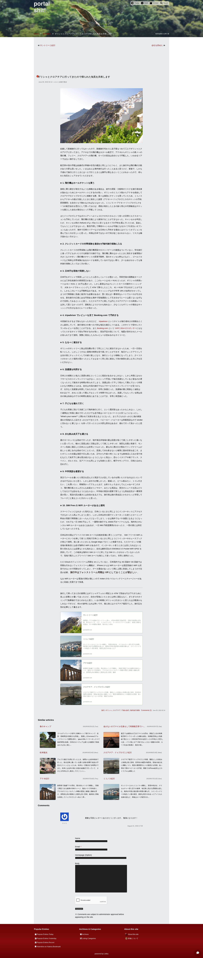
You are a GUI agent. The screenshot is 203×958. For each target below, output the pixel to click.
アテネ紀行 (44, 779)
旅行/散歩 (64, 82)
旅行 (103, 710)
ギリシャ (108, 710)
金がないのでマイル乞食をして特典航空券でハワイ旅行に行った (131, 726)
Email (78, 847)
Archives (155, 3)
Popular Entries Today (45, 934)
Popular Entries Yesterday (46, 938)
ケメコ (64, 823)
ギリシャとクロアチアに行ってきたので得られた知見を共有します (74, 76)
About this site (133, 934)
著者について (133, 938)
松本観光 (43, 752)
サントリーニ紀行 (47, 45)
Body (77, 863)
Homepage (79, 855)
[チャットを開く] (198, 953)
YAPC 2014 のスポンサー (125, 328)
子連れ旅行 (125, 710)
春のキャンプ (45, 726)
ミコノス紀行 (109, 779)
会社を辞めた (157, 45)
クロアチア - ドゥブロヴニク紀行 (117, 752)
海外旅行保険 (135, 710)
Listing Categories (89, 938)
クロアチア (117, 710)
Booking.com (102, 328)
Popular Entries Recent (45, 942)
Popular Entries (41, 929)
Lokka (106, 954)
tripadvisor (103, 321)
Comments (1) (146, 710)
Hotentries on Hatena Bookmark (49, 947)
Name (77, 838)
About (146, 3)
